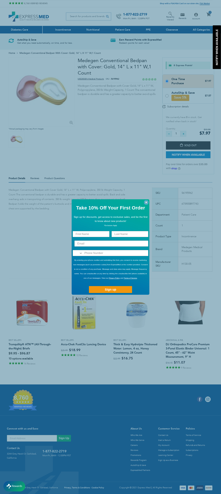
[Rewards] (14, 486)
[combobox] (78, 253)
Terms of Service (130, 278)
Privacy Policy (114, 278)
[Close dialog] (146, 202)
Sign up (110, 289)
